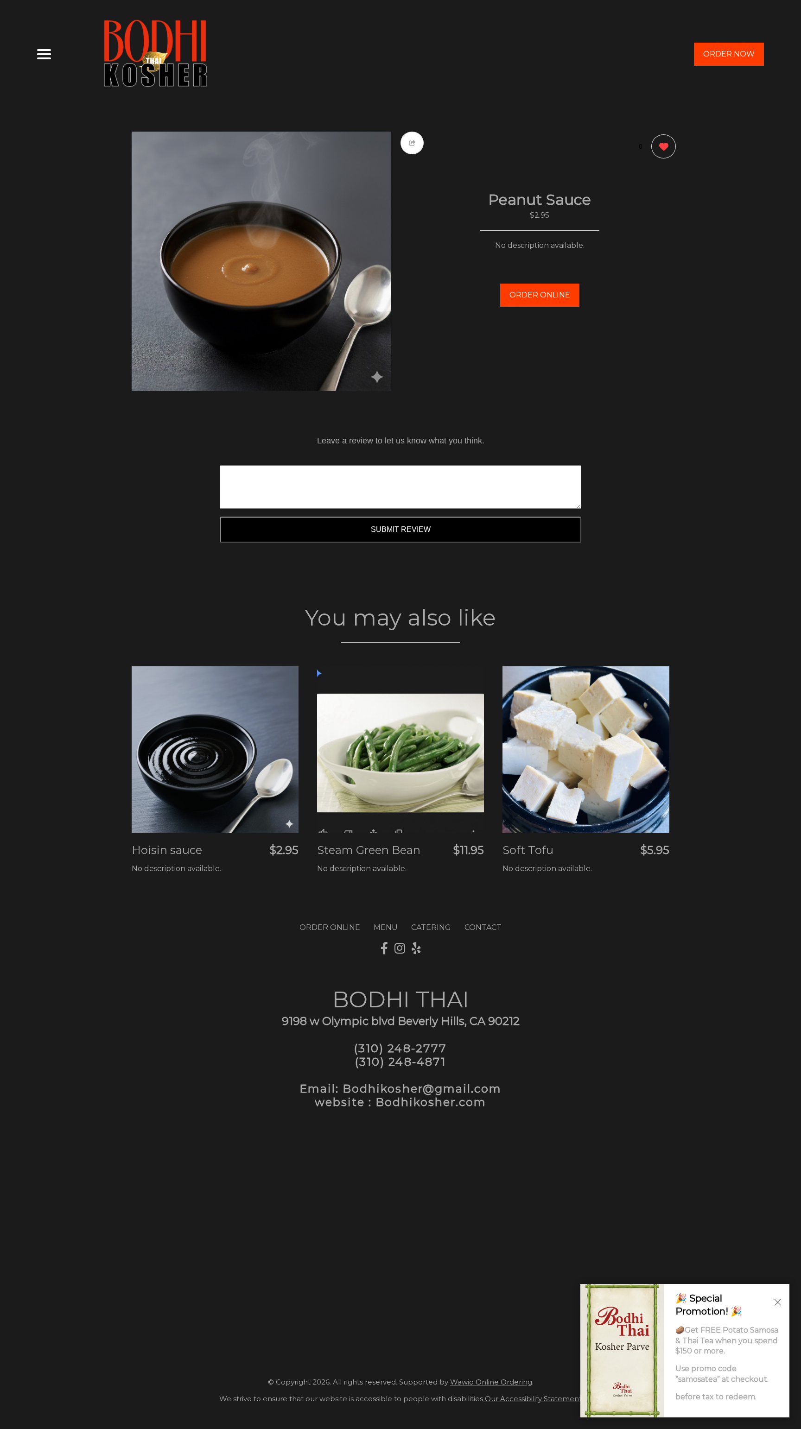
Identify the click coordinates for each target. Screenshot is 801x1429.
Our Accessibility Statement (532, 1398)
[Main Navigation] (44, 54)
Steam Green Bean (368, 850)
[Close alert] (778, 1301)
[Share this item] (412, 143)
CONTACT (483, 927)
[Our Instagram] (399, 948)
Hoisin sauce (167, 850)
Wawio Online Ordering (491, 1382)
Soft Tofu (527, 850)
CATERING (431, 927)
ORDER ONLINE (539, 295)
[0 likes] (661, 146)
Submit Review (401, 529)
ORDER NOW (729, 54)
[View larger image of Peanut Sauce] (261, 261)
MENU (386, 927)
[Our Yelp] (416, 948)
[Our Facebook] (384, 948)
